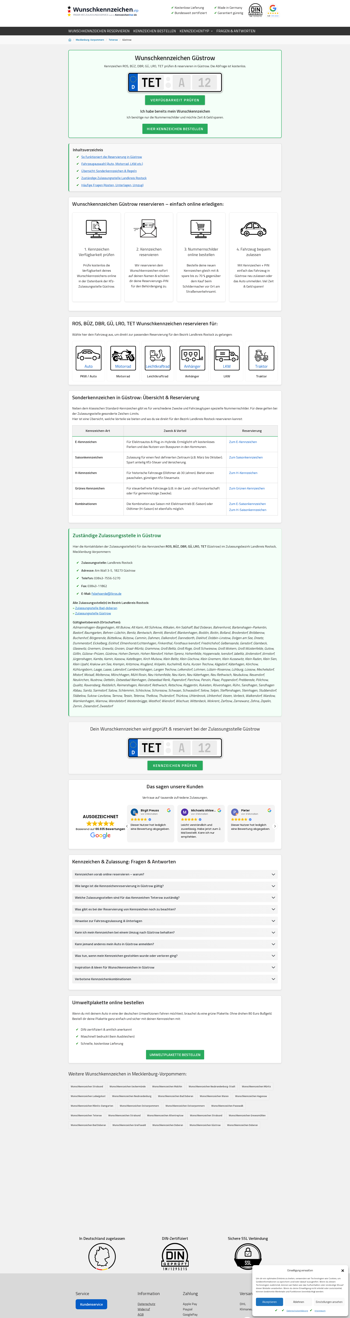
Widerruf (144, 1309)
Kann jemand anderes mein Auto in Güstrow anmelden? (114, 944)
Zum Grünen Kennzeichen (247, 488)
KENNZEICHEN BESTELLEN (154, 31)
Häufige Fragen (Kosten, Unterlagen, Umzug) (112, 185)
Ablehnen (298, 1302)
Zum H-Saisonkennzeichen (247, 509)
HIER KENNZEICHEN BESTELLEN (175, 129)
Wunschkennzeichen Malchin (167, 1086)
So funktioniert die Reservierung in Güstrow (111, 156)
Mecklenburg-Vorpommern (90, 40)
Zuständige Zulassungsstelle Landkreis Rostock (114, 177)
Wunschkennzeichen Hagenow (251, 1096)
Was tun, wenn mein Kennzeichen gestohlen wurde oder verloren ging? (126, 955)
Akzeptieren (269, 1302)
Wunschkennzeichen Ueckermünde (128, 1086)
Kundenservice (91, 1304)
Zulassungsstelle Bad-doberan (96, 608)
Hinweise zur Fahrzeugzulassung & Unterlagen (108, 920)
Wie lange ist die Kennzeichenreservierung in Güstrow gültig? (119, 885)
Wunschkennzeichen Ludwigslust (88, 1096)
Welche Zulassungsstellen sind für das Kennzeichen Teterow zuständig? (127, 897)
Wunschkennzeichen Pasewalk (227, 1106)
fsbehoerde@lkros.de (106, 593)
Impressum (320, 1310)
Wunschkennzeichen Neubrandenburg (131, 1096)
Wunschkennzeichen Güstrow (205, 1125)
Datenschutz (146, 1303)
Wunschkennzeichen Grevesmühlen (247, 1115)
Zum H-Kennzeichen (243, 472)
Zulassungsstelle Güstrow (93, 613)
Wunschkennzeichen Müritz (256, 1086)
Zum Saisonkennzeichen (246, 457)
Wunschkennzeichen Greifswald (129, 1125)
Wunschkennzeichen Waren (214, 1096)
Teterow (113, 40)
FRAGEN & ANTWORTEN (235, 31)
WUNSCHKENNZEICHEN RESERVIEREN (99, 31)
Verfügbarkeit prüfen (175, 100)
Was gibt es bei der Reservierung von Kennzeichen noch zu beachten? (125, 909)
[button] (343, 1270)
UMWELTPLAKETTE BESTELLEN (175, 1054)
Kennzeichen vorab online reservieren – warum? (109, 874)
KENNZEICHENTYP (194, 31)
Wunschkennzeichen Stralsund (87, 1086)
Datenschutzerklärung (297, 1310)
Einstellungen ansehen (329, 1302)
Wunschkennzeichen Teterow (86, 1115)
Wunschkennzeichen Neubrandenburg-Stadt (212, 1086)
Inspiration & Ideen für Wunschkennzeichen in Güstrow (114, 967)
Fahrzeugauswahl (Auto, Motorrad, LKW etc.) (112, 163)
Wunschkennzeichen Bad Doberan (175, 1096)
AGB (141, 1314)
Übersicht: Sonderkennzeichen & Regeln (109, 170)
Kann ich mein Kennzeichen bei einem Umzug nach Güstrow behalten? (125, 932)
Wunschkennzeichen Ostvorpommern (139, 1106)
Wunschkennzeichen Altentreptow (165, 1115)
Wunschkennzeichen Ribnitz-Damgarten (92, 1106)
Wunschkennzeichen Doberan (167, 1125)
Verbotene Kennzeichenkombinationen (103, 979)
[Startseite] (69, 39)
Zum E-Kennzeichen (243, 441)
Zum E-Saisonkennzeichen (247, 503)
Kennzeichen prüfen (175, 765)
